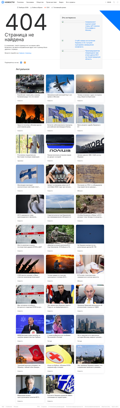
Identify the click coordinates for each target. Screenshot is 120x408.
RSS (38, 406)
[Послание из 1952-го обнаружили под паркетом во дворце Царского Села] (90, 179)
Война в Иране (37, 7)
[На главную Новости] (9, 2)
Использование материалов (92, 406)
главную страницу (25, 53)
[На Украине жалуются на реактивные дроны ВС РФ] (90, 239)
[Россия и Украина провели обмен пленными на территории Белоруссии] (60, 389)
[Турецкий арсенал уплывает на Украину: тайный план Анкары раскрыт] (30, 359)
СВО (48, 7)
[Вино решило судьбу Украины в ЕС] (90, 119)
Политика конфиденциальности (74, 406)
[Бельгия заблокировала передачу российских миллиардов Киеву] (60, 119)
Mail (3, 406)
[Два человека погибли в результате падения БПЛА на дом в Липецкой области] (30, 299)
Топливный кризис (59, 7)
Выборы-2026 (23, 7)
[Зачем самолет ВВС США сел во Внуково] (90, 149)
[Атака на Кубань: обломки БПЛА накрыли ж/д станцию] (60, 359)
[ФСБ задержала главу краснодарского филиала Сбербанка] (30, 209)
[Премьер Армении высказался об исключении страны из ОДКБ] (90, 299)
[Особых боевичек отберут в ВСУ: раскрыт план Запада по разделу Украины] (90, 209)
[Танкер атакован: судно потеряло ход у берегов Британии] (90, 88)
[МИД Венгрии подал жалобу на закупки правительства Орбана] (30, 329)
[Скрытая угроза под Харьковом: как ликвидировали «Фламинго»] (60, 209)
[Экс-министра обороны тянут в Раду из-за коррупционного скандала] (60, 299)
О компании (9, 406)
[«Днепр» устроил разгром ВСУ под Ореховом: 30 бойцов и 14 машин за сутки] (60, 239)
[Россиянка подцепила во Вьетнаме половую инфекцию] (30, 149)
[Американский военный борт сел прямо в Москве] (60, 88)
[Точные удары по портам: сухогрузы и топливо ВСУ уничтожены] (60, 269)
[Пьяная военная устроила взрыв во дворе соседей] (60, 149)
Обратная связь (106, 406)
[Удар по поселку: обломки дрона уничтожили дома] (30, 119)
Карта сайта (115, 406)
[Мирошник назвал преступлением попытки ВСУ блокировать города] (30, 389)
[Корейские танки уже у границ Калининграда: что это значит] (30, 88)
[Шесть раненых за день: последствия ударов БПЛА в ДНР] (30, 239)
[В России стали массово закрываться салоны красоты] (90, 269)
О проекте (44, 406)
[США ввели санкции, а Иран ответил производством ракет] (30, 269)
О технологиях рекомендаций (56, 406)
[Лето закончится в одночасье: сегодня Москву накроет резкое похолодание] (90, 329)
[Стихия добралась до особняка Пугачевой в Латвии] (60, 329)
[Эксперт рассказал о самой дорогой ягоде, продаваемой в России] (90, 389)
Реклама (16, 406)
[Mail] (3, 2)
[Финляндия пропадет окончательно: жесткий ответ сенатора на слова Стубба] (30, 179)
